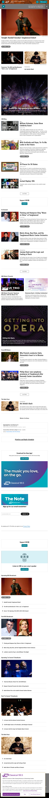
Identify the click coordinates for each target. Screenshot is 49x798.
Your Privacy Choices (35, 794)
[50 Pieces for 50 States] (10, 167)
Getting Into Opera (8, 338)
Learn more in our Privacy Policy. (30, 790)
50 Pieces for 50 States (29, 164)
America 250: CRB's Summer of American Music (24, 108)
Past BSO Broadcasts (7, 616)
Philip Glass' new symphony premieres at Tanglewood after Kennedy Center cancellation (31, 374)
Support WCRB (24, 200)
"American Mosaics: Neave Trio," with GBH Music (15, 681)
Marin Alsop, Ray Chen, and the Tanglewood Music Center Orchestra (34, 234)
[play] (3, 6)
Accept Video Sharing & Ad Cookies (11, 794)
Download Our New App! (24, 453)
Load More (24, 193)
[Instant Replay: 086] (10, 183)
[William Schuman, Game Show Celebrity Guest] (10, 126)
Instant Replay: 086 (27, 181)
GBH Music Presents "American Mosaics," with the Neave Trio (10, 294)
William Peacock (23, 166)
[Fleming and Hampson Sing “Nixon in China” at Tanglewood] (10, 216)
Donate (44, 2)
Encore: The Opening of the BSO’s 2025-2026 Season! (16, 611)
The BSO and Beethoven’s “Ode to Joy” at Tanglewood (16, 606)
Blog (20, 121)
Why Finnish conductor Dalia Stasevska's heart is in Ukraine (31, 354)
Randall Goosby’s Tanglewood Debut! (12, 602)
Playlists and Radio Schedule (24, 440)
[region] (23, 784)
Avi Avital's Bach (29, 69)
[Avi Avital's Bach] (35, 57)
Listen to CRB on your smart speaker (24, 566)
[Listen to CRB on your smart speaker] (24, 557)
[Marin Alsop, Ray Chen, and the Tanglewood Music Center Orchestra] (10, 237)
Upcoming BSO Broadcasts (8, 575)
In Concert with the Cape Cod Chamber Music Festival (16, 729)
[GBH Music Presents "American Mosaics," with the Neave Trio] (12, 284)
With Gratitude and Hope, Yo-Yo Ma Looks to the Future (33, 143)
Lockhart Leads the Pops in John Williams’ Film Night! (16, 652)
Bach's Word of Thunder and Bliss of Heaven (14, 767)
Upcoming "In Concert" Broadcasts (11, 657)
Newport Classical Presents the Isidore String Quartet (16, 686)
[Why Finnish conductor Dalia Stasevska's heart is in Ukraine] (10, 357)
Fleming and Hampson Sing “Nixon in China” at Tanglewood (33, 214)
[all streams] (47, 6)
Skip (25, 794)
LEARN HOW (24, 569)
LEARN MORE (24, 458)
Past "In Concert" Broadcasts (9, 696)
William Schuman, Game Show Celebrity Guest (31, 124)
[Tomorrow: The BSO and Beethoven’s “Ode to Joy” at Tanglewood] (12, 57)
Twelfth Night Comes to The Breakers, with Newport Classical (18, 724)
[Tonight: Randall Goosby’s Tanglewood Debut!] (24, 22)
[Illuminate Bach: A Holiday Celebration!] (36, 284)
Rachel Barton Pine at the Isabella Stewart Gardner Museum (17, 690)
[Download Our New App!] (24, 474)
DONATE (24, 203)
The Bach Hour (27, 66)
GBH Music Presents (7, 276)
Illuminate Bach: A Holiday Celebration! (36, 293)
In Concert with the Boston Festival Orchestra (14, 720)
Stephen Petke (22, 127)
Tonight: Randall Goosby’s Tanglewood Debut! (18, 38)
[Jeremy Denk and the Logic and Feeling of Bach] (10, 254)
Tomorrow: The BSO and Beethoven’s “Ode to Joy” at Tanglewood (11, 68)
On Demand (4, 210)
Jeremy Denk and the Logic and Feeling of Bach (32, 253)
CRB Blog (4, 119)
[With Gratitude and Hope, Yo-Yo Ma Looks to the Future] (10, 145)
